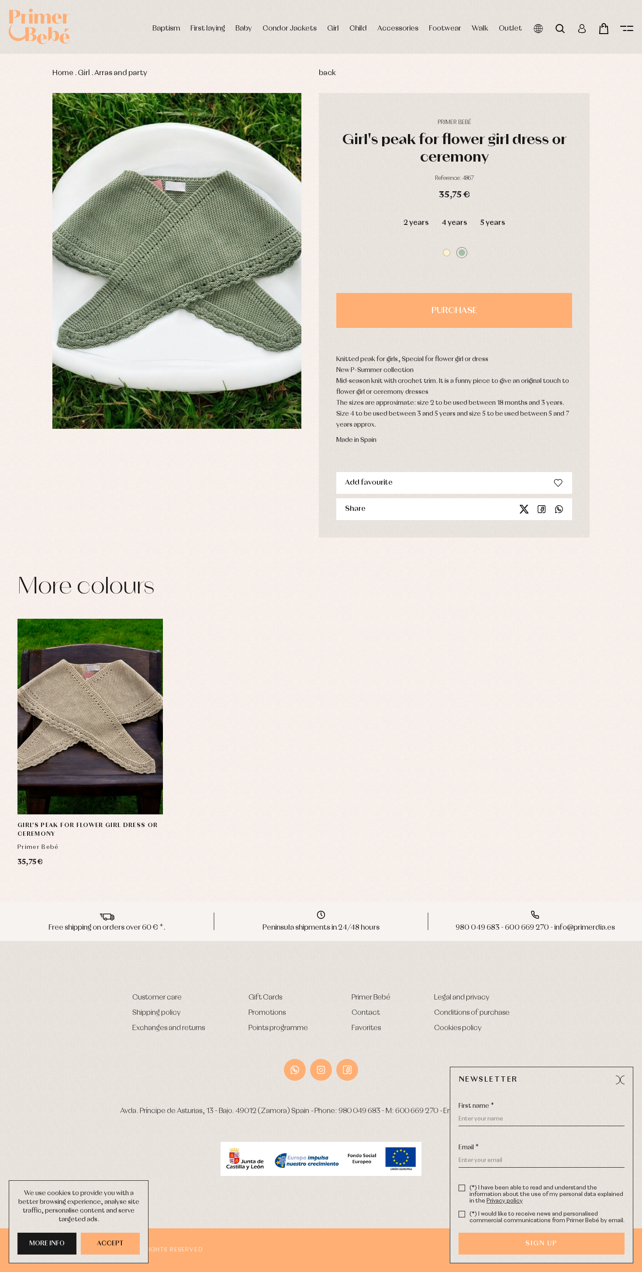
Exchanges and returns (168, 1028)
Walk (480, 28)
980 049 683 (359, 1111)
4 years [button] (454, 223)
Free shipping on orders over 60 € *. (107, 927)
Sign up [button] (541, 1244)
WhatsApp (295, 1070)
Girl (333, 28)
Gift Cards (265, 997)
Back (327, 73)
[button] (446, 252)
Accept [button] (110, 1244)
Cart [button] (603, 28)
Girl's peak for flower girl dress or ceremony (87, 829)
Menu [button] (626, 28)
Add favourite (369, 482)
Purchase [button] (454, 310)
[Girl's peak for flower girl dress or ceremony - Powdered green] (176, 261)
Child (358, 28)
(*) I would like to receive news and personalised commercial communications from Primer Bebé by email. (547, 1217)
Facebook (541, 509)
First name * (476, 1106)
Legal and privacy (462, 997)
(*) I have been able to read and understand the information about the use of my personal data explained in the (546, 1194)
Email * (469, 1147)
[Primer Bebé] (39, 26)
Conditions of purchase (472, 1013)
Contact (366, 1013)
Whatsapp (559, 509)
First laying (207, 28)
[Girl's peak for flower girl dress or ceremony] (90, 717)
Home (62, 73)
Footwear (445, 28)
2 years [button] (416, 223)
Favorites (366, 1028)
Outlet (510, 28)
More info (47, 1244)
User (581, 28)
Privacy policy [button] (505, 1201)
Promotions (267, 1013)
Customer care (157, 997)
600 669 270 (416, 1111)
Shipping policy (156, 1013)
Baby (243, 28)
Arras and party (120, 73)
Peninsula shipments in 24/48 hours (321, 927)
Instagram (321, 1070)
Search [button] (560, 28)
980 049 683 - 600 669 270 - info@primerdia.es (535, 927)
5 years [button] (492, 223)
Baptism (166, 28)
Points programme (278, 1028)
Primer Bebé (371, 997)
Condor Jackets (289, 28)
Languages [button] (538, 28)
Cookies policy (458, 1028)
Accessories (397, 28)
